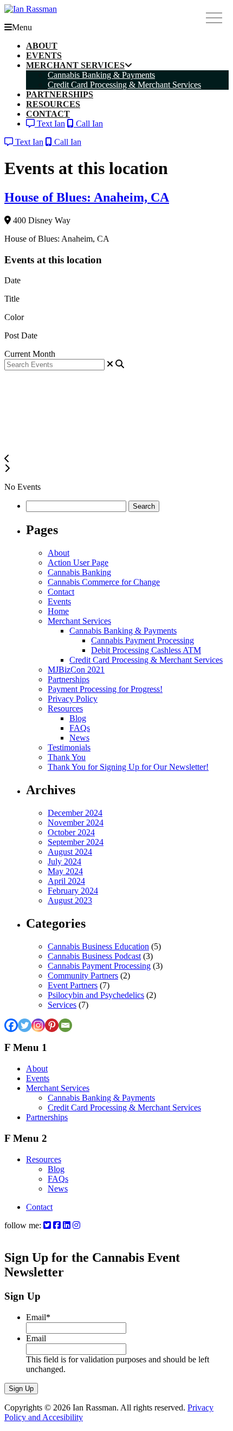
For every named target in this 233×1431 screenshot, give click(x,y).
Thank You (67, 757)
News (79, 737)
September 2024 (75, 842)
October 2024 (71, 832)
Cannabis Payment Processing (142, 640)
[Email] (65, 1025)
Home (58, 611)
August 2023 (70, 900)
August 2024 (70, 851)
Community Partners (83, 975)
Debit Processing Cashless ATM (146, 650)
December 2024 (75, 812)
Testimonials (69, 747)
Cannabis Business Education (98, 946)
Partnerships (68, 679)
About (58, 552)
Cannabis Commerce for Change (104, 582)
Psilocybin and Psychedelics (96, 995)
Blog (77, 718)
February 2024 (73, 890)
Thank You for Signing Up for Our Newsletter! (128, 766)
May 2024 (65, 871)
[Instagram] (38, 1025)
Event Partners (73, 985)
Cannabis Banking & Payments (123, 630)
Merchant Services (79, 620)
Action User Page (78, 562)
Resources (65, 708)
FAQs (79, 728)
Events (59, 601)
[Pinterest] (52, 1025)
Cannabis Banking (79, 572)
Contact (61, 591)
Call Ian (88, 123)
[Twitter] (24, 1025)
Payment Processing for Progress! (105, 689)
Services (62, 1004)
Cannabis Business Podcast (94, 956)
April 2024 (66, 881)
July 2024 (64, 861)
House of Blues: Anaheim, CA (86, 197)
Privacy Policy (73, 698)
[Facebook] (11, 1025)
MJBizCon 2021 (76, 669)
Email (38, 1317)
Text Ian (50, 123)
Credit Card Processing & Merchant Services (146, 659)
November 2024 (75, 822)
